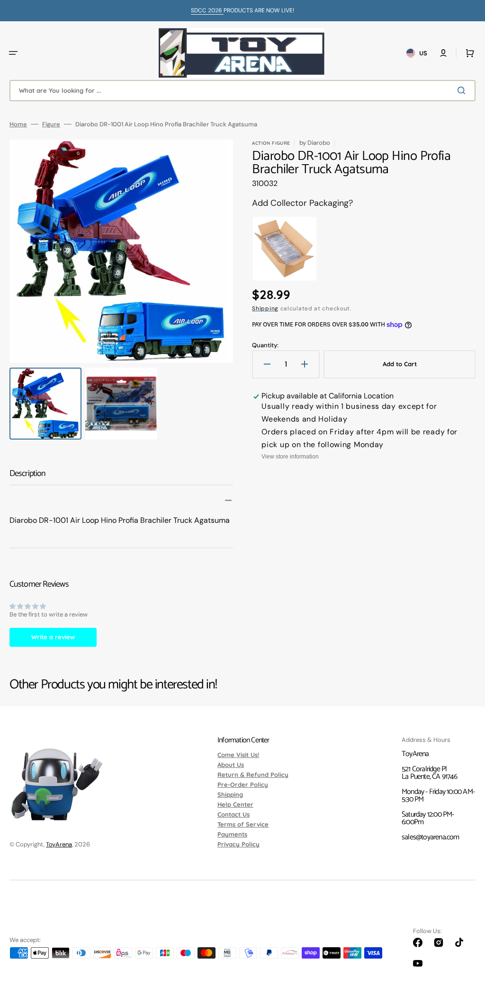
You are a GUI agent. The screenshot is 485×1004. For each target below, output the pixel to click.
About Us (230, 764)
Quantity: (265, 345)
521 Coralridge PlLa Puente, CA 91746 (429, 773)
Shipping (265, 308)
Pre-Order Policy (242, 784)
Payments (232, 834)
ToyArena (59, 844)
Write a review (53, 637)
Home (18, 124)
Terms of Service (243, 824)
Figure (51, 124)
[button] (13, 53)
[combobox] (242, 90)
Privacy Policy (238, 844)
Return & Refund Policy (252, 774)
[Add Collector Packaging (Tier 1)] (284, 249)
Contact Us (233, 814)
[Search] (463, 90)
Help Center (235, 804)
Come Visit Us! (238, 755)
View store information (290, 456)
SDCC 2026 (207, 10)
